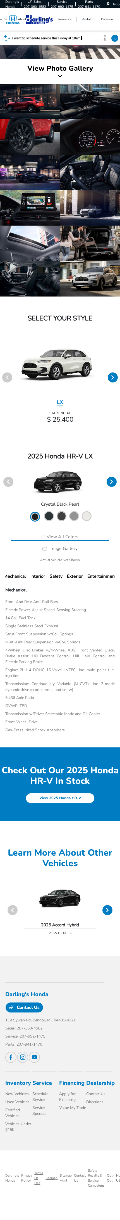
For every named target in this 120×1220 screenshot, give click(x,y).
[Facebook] (10, 1057)
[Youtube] (34, 1057)
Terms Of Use (38, 1178)
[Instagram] (22, 1057)
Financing (72, 1083)
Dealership (100, 1083)
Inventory (18, 1083)
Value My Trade (72, 1107)
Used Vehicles (17, 1102)
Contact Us (28, 1007)
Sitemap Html (66, 1178)
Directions (95, 1102)
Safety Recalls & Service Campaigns (96, 1178)
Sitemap (51, 1178)
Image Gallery (62, 548)
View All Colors (61, 537)
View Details (60, 933)
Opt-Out (110, 1178)
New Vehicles (17, 1093)
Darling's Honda (12, 1178)
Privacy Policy (26, 1178)
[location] (108, 4)
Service (42, 1083)
